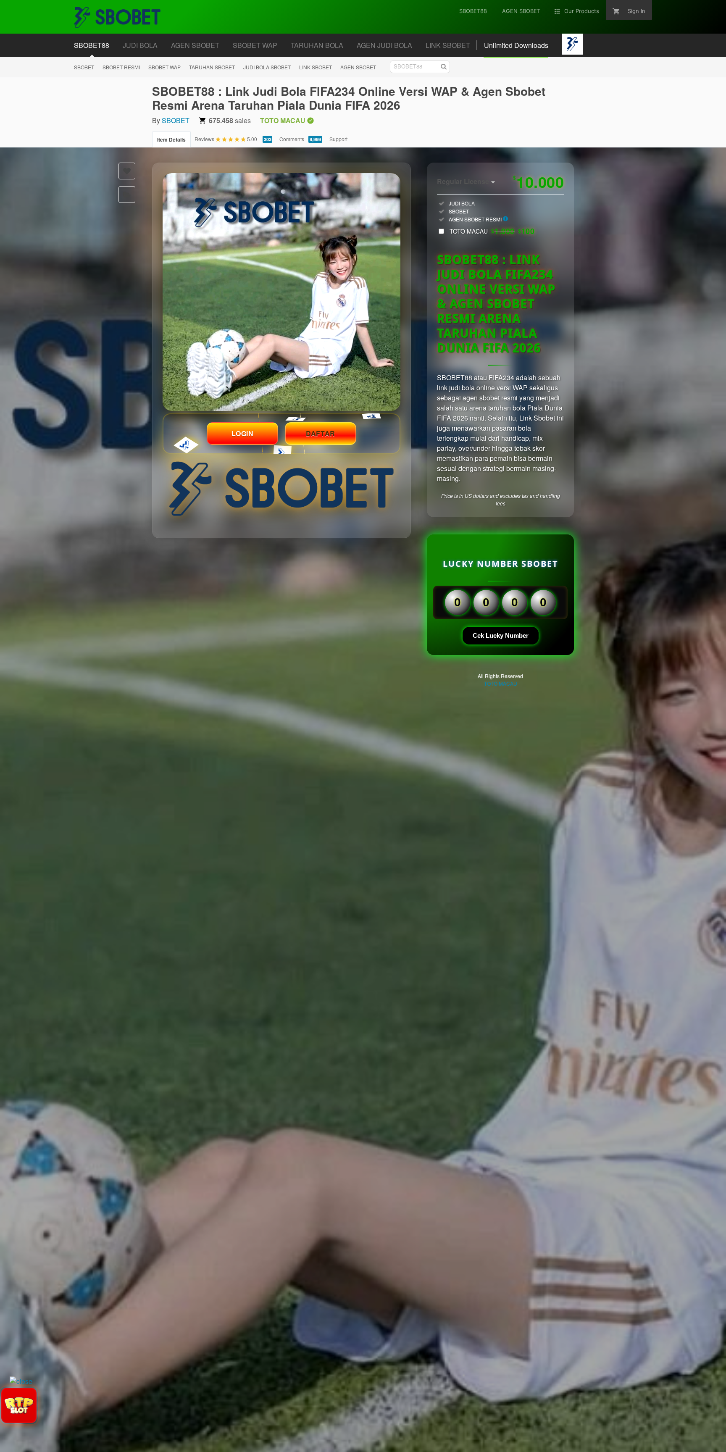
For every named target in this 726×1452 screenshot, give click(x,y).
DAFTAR (320, 433)
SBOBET (84, 67)
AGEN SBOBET (358, 67)
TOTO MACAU (492, 231)
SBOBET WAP (164, 67)
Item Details (171, 139)
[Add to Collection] (126, 194)
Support (338, 138)
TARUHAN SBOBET (212, 67)
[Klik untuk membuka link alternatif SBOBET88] (281, 292)
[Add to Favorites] (126, 171)
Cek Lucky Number (501, 635)
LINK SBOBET (315, 67)
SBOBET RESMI (121, 67)
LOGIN (242, 433)
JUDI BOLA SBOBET (267, 67)
